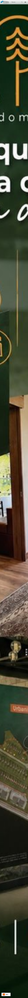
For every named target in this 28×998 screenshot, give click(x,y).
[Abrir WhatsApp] (24, 994)
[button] (25, 2)
